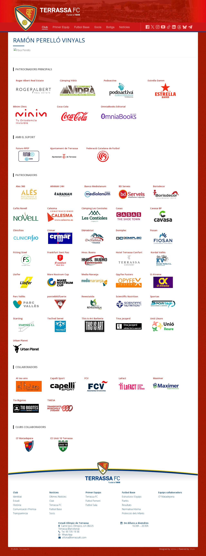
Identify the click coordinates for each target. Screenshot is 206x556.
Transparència (20, 513)
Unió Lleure (156, 318)
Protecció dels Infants (133, 513)
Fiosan (153, 230)
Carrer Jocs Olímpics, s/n (73, 525)
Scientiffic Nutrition (127, 296)
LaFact (122, 378)
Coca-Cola (62, 106)
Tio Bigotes (19, 400)
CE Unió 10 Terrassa (61, 438)
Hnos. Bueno (89, 252)
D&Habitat (88, 230)
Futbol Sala (91, 504)
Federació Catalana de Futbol (103, 148)
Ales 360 (20, 186)
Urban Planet (20, 340)
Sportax (154, 296)
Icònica (174, 549)
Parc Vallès (19, 296)
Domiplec (121, 230)
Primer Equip (61, 27)
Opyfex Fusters (124, 274)
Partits (125, 500)
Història (17, 504)
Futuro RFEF (22, 148)
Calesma (52, 208)
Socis (97, 27)
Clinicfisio (18, 230)
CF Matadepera (24, 438)
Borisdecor (159, 186)
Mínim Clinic (20, 106)
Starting (18, 318)
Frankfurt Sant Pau (58, 252)
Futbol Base (81, 27)
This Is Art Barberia (92, 318)
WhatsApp (66, 534)
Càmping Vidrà (68, 80)
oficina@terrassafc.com (74, 537)
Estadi (16, 500)
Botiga (110, 27)
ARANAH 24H (57, 186)
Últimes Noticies (57, 496)
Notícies (124, 27)
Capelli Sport (57, 378)
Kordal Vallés (158, 252)
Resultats (126, 504)
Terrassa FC (55, 504)
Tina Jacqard (123, 318)
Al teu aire (22, 378)
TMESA (51, 400)
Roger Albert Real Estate (30, 80)
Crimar (51, 230)
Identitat (17, 496)
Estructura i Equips (131, 496)
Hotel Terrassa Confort (129, 252)
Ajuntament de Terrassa (64, 148)
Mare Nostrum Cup (58, 274)
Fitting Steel (20, 252)
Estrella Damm (156, 80)
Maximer (158, 378)
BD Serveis (124, 186)
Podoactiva (110, 80)
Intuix (192, 549)
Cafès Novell (20, 208)
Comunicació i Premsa (24, 509)
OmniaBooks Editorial (113, 106)
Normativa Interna (131, 509)
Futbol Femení (93, 500)
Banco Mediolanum (95, 186)
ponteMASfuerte (56, 296)
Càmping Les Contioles (94, 208)
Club (45, 27)
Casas (119, 208)
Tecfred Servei (55, 318)
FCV (86, 378)
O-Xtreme (155, 274)
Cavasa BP (156, 208)
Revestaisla (88, 296)
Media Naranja (90, 274)
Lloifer (16, 274)
